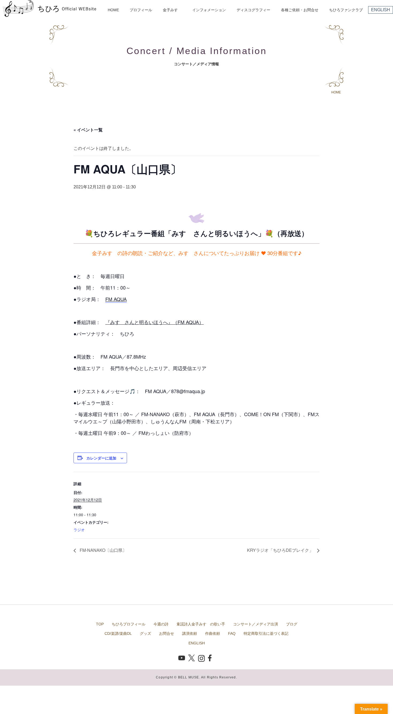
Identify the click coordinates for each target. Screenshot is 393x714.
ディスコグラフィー (253, 10)
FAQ (232, 633)
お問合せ (166, 633)
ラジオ (79, 529)
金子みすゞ (172, 10)
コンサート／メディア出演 (255, 624)
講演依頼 (189, 633)
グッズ (145, 633)
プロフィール (141, 10)
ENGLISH (380, 9)
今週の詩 (160, 624)
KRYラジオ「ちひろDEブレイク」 (280, 550)
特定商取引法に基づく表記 (266, 633)
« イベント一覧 (88, 130)
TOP (100, 624)
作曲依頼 (212, 633)
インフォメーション (209, 10)
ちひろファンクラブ (346, 10)
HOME (113, 10)
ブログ (291, 624)
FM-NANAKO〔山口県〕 (103, 550)
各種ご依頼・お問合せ (299, 10)
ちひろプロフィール (128, 624)
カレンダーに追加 (101, 458)
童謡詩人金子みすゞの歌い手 (200, 624)
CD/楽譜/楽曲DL (118, 633)
